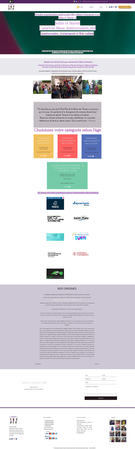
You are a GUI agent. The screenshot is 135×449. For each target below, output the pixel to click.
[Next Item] (99, 114)
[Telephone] (80, 1)
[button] (107, 7)
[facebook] (76, 1)
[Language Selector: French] (11, 1)
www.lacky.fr (92, 448)
